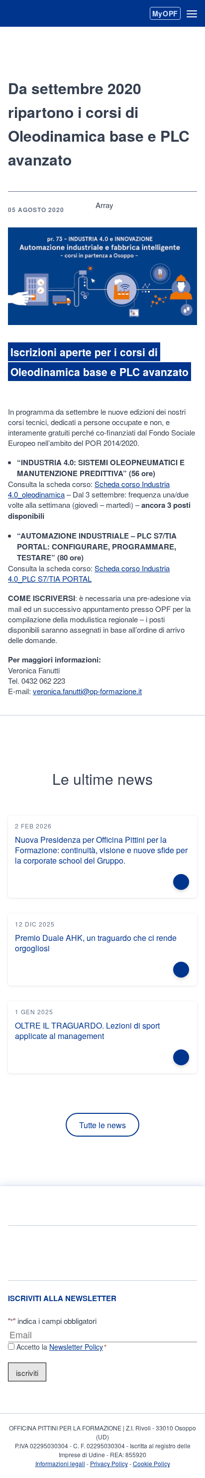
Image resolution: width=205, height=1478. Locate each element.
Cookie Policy (151, 1463)
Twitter (187, 209)
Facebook (123, 209)
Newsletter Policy (76, 1347)
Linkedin (155, 209)
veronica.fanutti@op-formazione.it (87, 691)
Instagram (167, 1253)
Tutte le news (102, 1125)
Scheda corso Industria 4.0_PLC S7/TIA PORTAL (89, 573)
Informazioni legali (60, 1463)
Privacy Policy (109, 1463)
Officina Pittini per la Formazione (44, 13)
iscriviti (27, 1373)
